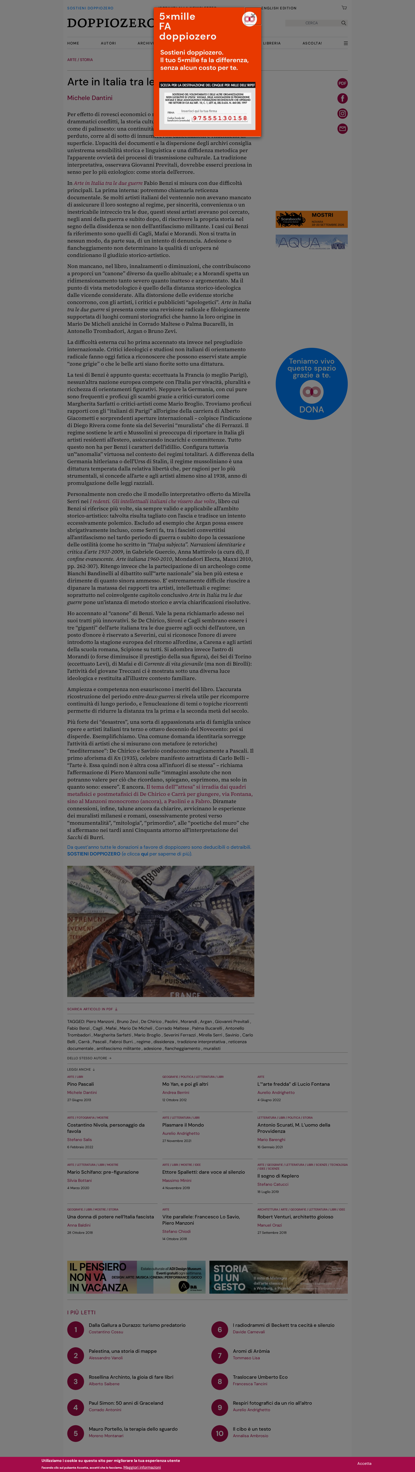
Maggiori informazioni (142, 1467)
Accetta (364, 1463)
